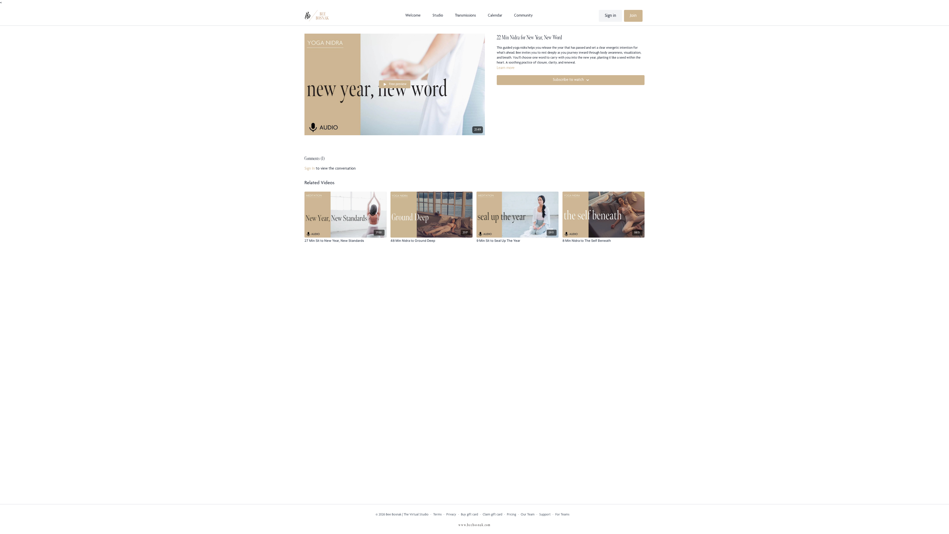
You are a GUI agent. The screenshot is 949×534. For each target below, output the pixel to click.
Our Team (528, 514)
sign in (309, 169)
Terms (437, 514)
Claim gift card (492, 514)
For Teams (562, 514)
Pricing (511, 514)
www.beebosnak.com (474, 525)
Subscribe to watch (568, 80)
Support (545, 514)
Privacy (451, 514)
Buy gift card (469, 514)
